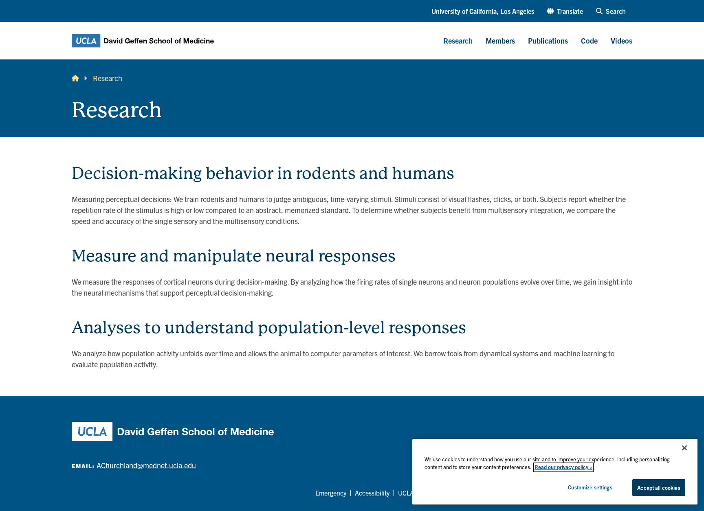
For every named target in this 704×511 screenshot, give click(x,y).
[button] (565, 11)
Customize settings (590, 487)
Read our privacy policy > (563, 467)
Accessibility (372, 493)
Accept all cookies (658, 487)
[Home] (75, 77)
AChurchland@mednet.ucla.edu (146, 465)
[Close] (684, 448)
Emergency (330, 493)
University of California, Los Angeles (482, 11)
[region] (554, 471)
